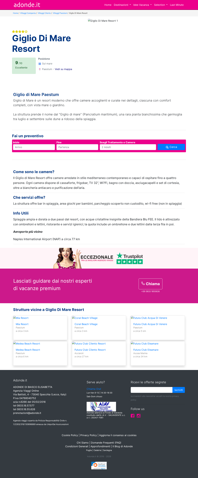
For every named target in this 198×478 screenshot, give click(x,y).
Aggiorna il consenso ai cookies (117, 435)
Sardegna (107, 450)
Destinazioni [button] (121, 4)
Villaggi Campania (28, 13)
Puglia (89, 450)
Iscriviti (178, 389)
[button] (95, 52)
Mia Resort (22, 324)
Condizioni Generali (76, 446)
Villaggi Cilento (44, 13)
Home (107, 4)
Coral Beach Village (86, 324)
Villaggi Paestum (60, 13)
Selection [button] (160, 4)
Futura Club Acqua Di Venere (150, 324)
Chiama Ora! (94, 388)
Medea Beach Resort (28, 349)
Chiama (152, 284)
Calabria (97, 450)
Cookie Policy (70, 435)
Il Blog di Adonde (123, 446)
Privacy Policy (88, 435)
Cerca (173, 147)
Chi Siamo (83, 442)
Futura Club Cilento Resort (90, 349)
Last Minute (177, 4)
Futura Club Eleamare (145, 349)
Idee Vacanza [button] (141, 4)
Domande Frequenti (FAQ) (106, 442)
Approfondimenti (100, 446)
